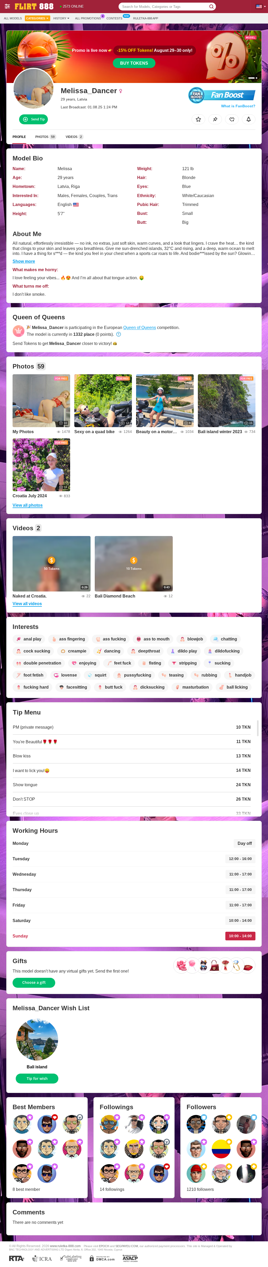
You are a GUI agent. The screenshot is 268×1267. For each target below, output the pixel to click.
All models (13, 18)
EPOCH (104, 1246)
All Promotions (88, 18)
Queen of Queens (139, 327)
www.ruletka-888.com (65, 1246)
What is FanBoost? (238, 106)
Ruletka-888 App (145, 18)
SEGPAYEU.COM (126, 1246)
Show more (24, 261)
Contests (114, 18)
